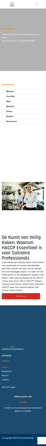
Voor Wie (10, 96)
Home (4, 367)
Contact (5, 380)
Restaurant (6, 371)
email (12, 346)
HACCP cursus (8, 387)
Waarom (10, 91)
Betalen (9, 116)
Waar (8, 101)
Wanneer (10, 106)
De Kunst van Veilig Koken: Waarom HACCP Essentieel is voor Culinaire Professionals (22, 247)
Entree (9, 111)
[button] (37, 4)
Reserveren (11, 121)
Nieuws (5, 375)
